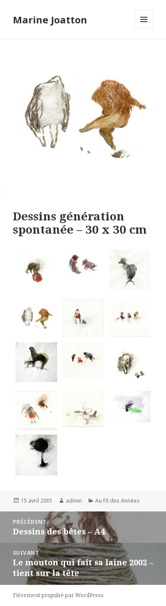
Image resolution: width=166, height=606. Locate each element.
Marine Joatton (50, 19)
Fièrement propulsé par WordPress (58, 595)
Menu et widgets (144, 28)
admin (74, 500)
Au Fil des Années (117, 500)
